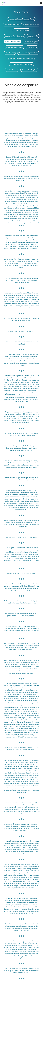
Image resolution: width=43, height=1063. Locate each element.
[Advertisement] (22, 119)
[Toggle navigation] (41, 2)
